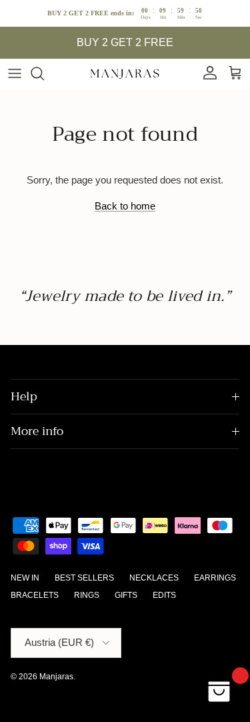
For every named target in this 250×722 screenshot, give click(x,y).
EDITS (164, 595)
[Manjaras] (125, 73)
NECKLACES (154, 578)
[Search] (44, 73)
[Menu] (14, 73)
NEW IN (25, 578)
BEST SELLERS (84, 578)
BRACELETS (35, 595)
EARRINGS (215, 578)
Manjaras (56, 676)
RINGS (86, 595)
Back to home (125, 206)
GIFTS (126, 595)
